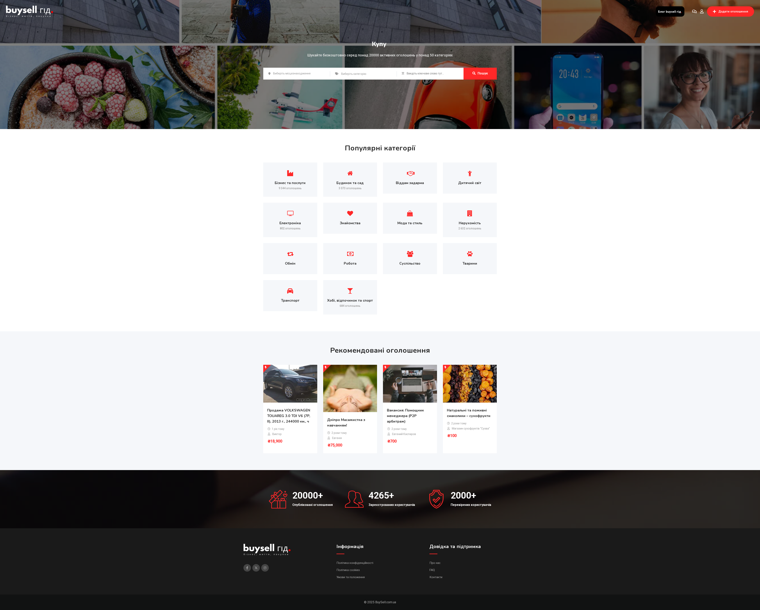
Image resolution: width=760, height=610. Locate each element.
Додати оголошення (733, 11)
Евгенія (337, 438)
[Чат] (694, 11)
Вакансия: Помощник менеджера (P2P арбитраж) (405, 416)
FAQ (432, 570)
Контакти (435, 577)
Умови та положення (350, 577)
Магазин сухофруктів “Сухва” (471, 428)
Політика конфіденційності (354, 563)
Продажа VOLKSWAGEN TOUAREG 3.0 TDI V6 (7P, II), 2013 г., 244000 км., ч (288, 416)
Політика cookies (348, 570)
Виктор (277, 434)
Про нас (435, 563)
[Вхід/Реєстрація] (702, 11)
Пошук (483, 73)
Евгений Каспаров (404, 434)
